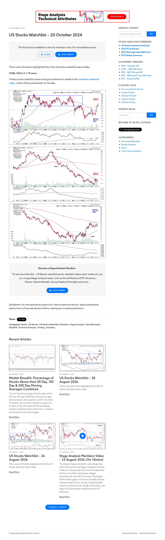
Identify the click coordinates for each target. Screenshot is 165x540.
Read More (14, 417)
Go (151, 34)
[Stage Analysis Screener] (82, 16)
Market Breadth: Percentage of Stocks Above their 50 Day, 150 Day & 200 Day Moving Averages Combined (31, 383)
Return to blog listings (135, 122)
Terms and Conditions (129, 533)
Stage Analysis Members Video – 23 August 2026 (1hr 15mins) (81, 457)
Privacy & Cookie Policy (147, 533)
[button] (32, 358)
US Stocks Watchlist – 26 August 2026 (27, 457)
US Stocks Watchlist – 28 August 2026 (77, 380)
